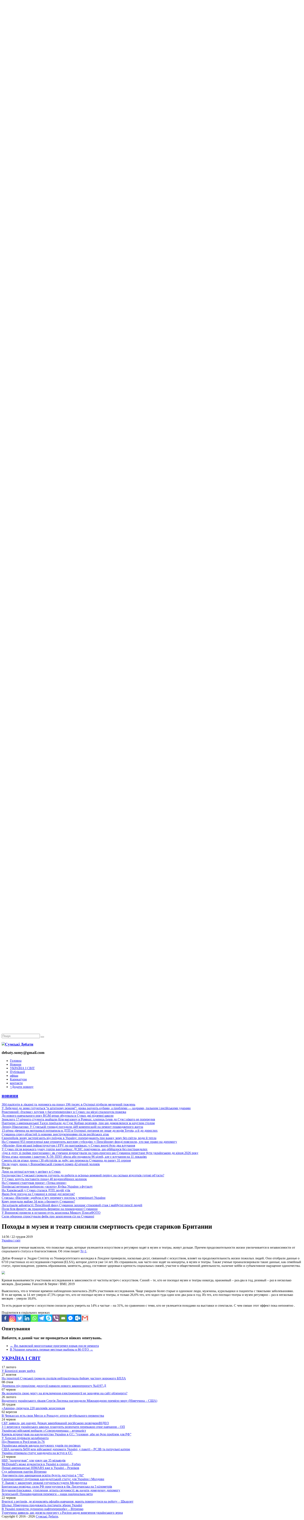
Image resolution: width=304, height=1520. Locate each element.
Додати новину (22, 1087)
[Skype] (48, 1318)
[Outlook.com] (77, 1318)
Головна (16, 1060)
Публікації (17, 1072)
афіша (14, 1075)
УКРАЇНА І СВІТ (22, 1068)
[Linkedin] (27, 1318)
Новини (15, 1064)
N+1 (83, 1251)
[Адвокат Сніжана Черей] (152, 63)
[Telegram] (41, 1318)
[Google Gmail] (85, 1318)
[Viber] (56, 1318)
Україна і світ (11, 1240)
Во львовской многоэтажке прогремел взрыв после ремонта (54, 1345)
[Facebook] (5, 1318)
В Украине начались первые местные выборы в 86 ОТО (51, 1349)
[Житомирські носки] (152, 95)
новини (10, 1095)
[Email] (63, 1318)
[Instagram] (12, 1318)
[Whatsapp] (34, 1318)
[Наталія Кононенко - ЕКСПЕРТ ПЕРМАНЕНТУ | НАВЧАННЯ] (152, 127)
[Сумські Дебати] (17, 1044)
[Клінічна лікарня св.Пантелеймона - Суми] (152, 31)
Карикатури (18, 1079)
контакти (16, 1083)
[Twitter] (19, 1318)
